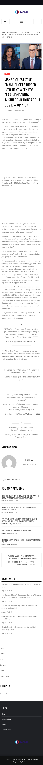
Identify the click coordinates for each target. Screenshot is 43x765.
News (7, 74)
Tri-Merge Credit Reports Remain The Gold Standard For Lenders (21, 541)
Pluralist (9, 110)
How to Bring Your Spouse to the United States (18, 530)
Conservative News (13, 480)
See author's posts (29, 465)
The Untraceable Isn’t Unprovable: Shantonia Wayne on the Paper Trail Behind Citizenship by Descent (20, 497)
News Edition (6, 533)
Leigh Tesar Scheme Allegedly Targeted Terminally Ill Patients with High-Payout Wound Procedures (20, 520)
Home (2, 648)
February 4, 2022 (30, 341)
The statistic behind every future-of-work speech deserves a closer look (19, 508)
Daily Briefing (5, 676)
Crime (2, 671)
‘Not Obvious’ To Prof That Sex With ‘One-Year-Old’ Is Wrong (21, 563)
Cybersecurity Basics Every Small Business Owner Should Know (19, 617)
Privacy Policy (6, 729)
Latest (2, 653)
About (4, 724)
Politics (2, 659)
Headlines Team (7, 524)
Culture (3, 665)
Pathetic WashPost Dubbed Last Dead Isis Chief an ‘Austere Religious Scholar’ (23, 557)
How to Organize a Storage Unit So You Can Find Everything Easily (19, 628)
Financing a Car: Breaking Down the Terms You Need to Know (21, 585)
